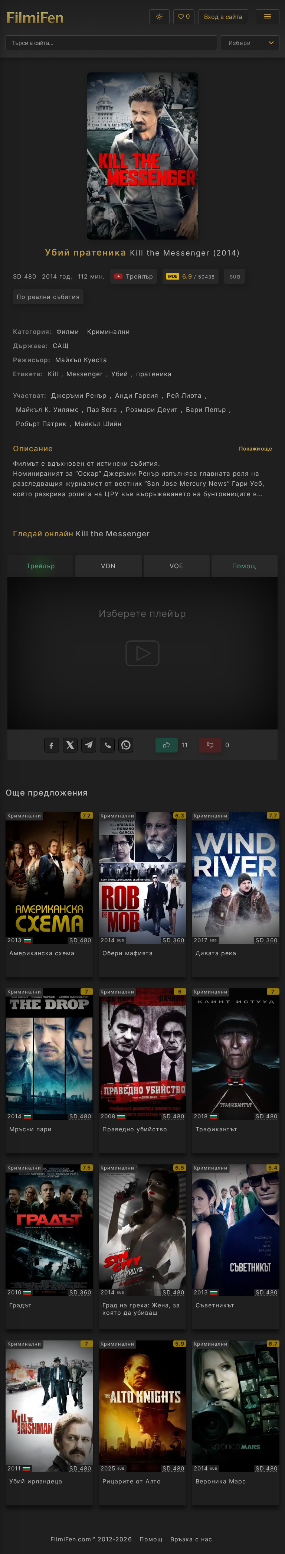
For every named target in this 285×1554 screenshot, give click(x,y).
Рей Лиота (184, 395)
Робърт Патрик (41, 423)
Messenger (84, 374)
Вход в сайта (223, 16)
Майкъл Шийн (98, 423)
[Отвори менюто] (267, 16)
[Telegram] (88, 745)
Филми (67, 331)
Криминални (108, 331)
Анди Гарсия (136, 395)
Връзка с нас (191, 1539)
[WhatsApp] (125, 745)
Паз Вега (102, 409)
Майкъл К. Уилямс (47, 409)
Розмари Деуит (152, 409)
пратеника (154, 374)
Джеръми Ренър (79, 395)
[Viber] (107, 745)
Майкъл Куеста (81, 360)
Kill (53, 374)
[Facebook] (51, 745)
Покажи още (255, 448)
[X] (70, 745)
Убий (119, 374)
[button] (159, 16)
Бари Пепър (206, 409)
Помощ (151, 1539)
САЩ (61, 346)
